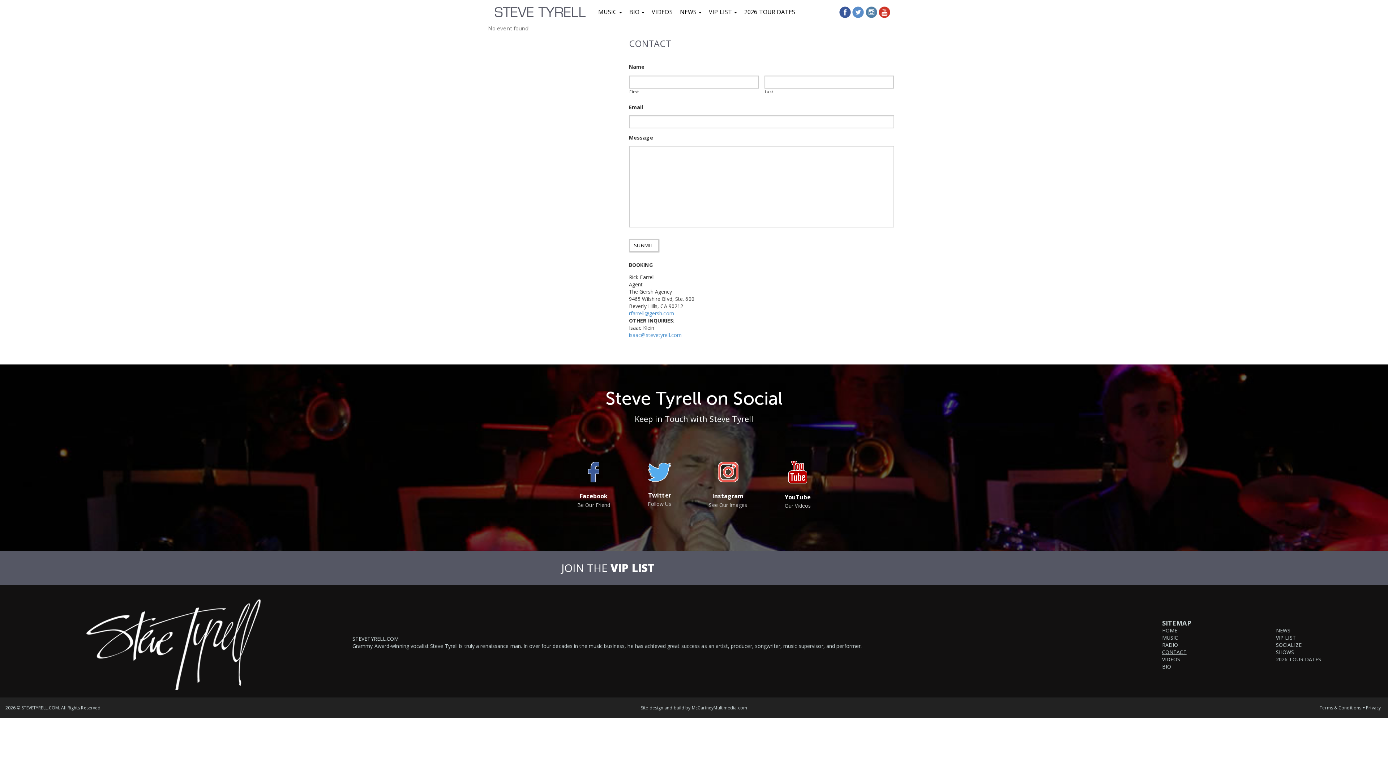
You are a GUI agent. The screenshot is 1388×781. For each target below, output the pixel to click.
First (634, 91)
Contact (1174, 652)
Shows (1285, 652)
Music (608, 12)
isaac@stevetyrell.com (655, 335)
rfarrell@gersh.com (651, 313)
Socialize (1289, 644)
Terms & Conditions (1340, 708)
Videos (662, 12)
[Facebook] (845, 12)
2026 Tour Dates (770, 12)
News (689, 12)
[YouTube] (884, 12)
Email (636, 107)
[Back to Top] (1374, 750)
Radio (1170, 644)
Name (636, 67)
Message (641, 138)
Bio (635, 12)
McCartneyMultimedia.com (719, 708)
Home (1169, 630)
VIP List (721, 12)
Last (769, 91)
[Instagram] (871, 12)
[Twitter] (858, 12)
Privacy (1373, 708)
